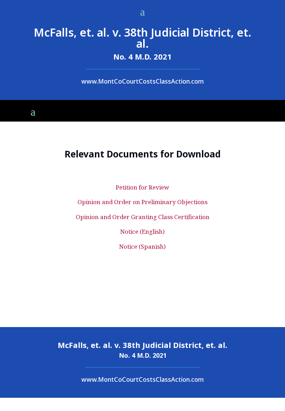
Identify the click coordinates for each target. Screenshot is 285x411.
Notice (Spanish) (142, 246)
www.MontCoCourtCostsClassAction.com (142, 81)
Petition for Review (142, 187)
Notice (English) (142, 231)
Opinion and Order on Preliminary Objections (142, 202)
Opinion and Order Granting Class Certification (143, 217)
